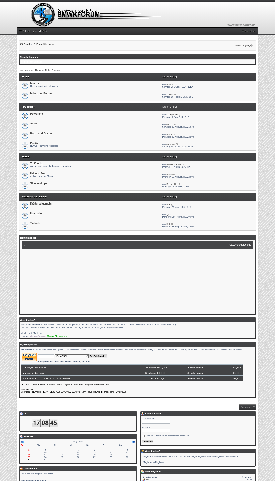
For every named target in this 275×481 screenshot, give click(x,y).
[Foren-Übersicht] (137, 14)
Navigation (36, 213)
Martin (169, 174)
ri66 (148, 480)
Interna (34, 83)
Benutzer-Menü (153, 413)
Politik (34, 143)
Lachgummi (172, 114)
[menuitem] (42, 31)
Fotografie (36, 113)
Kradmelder (172, 184)
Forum (25, 76)
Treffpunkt (36, 163)
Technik (35, 223)
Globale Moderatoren (57, 336)
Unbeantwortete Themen (31, 70)
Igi (167, 214)
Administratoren (38, 336)
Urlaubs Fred (38, 173)
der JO (169, 124)
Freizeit (26, 156)
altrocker (170, 144)
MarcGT (170, 84)
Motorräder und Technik (34, 196)
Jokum (169, 94)
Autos (33, 123)
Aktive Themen (52, 70)
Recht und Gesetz (41, 133)
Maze (169, 134)
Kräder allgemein (41, 203)
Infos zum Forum (41, 93)
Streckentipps (38, 183)
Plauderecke (28, 107)
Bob (168, 204)
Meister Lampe (173, 164)
